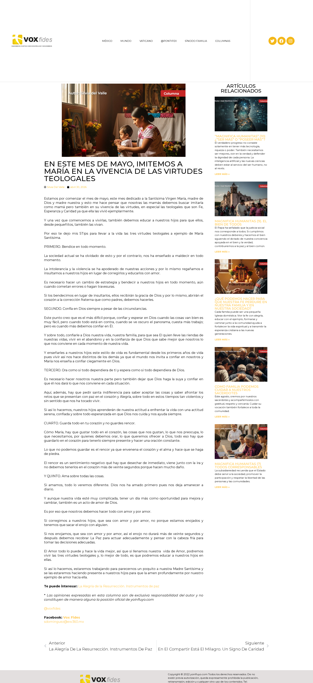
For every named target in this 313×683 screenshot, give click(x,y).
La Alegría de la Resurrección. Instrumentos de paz (118, 586)
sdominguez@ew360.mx (64, 622)
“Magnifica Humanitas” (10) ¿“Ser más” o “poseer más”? (240, 137)
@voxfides (52, 608)
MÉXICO (107, 40)
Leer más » (222, 174)
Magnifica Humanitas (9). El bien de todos (241, 222)
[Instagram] (290, 41)
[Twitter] (272, 41)
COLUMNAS (222, 40)
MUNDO (125, 40)
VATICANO (146, 40)
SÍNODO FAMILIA (196, 40)
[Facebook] (281, 41)
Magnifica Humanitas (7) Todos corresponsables (238, 465)
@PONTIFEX (169, 40)
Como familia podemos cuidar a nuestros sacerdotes (237, 390)
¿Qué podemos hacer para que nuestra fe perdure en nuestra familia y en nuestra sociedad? (241, 303)
